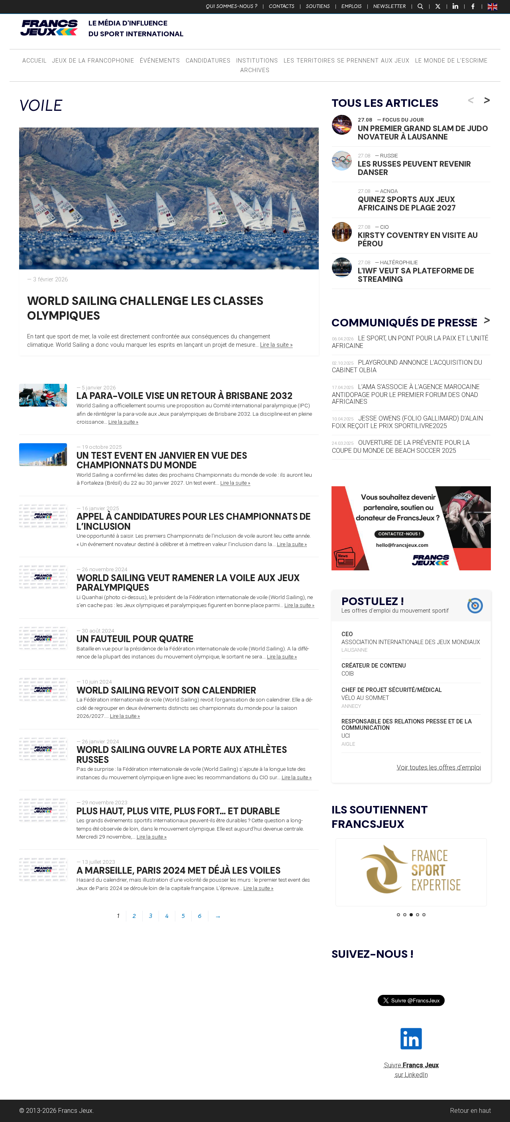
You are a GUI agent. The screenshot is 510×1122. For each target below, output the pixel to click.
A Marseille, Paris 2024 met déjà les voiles (178, 870)
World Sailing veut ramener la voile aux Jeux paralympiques (188, 583)
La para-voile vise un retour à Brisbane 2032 (184, 396)
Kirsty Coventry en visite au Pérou (418, 239)
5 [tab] (424, 914)
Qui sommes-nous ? (231, 6)
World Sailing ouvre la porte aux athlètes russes (181, 755)
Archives (255, 70)
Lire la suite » (276, 345)
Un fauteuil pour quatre (135, 639)
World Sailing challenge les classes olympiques (145, 308)
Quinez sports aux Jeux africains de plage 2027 (407, 204)
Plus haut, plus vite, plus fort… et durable (178, 811)
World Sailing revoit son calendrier (166, 690)
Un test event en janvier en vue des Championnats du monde (161, 461)
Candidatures (208, 60)
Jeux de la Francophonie (93, 60)
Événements (160, 60)
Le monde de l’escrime (451, 60)
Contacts (281, 6)
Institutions (257, 60)
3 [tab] (411, 914)
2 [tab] (404, 914)
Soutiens (318, 6)
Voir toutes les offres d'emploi (439, 767)
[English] (493, 6)
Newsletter (389, 6)
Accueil (34, 60)
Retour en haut (470, 1110)
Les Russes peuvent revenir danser (414, 168)
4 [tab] (417, 914)
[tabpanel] (411, 870)
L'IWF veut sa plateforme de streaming (416, 275)
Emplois (351, 6)
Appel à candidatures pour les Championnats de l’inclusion (193, 522)
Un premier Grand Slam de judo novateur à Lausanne (423, 133)
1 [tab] (398, 914)
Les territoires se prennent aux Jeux (347, 60)
